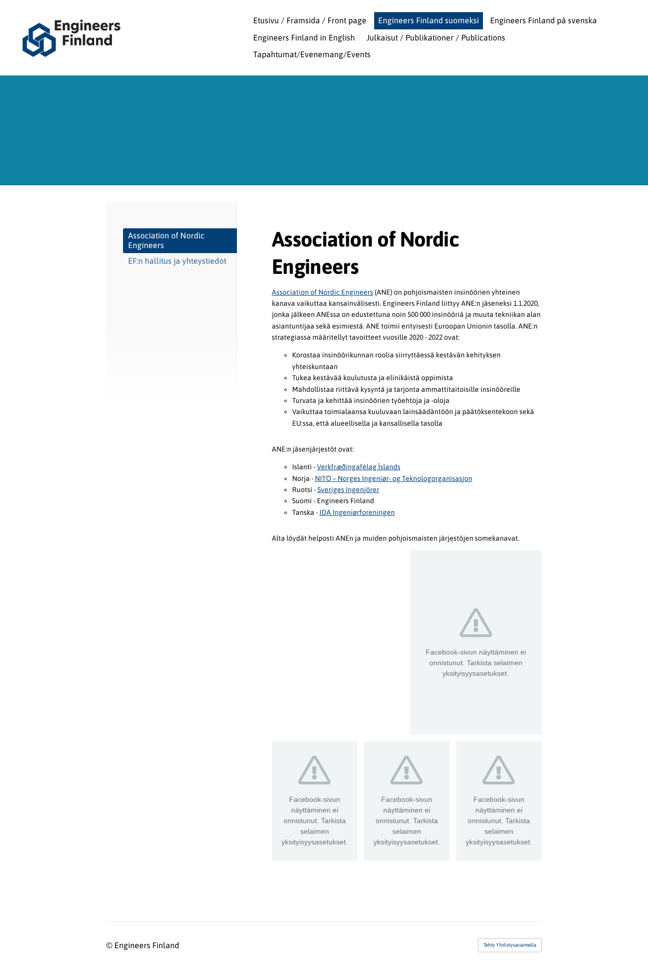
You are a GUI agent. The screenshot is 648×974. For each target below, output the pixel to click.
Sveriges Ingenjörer (348, 489)
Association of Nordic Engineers (322, 292)
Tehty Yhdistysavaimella (509, 945)
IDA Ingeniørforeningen (357, 512)
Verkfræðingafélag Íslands (358, 467)
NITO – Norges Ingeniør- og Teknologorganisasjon (393, 478)
